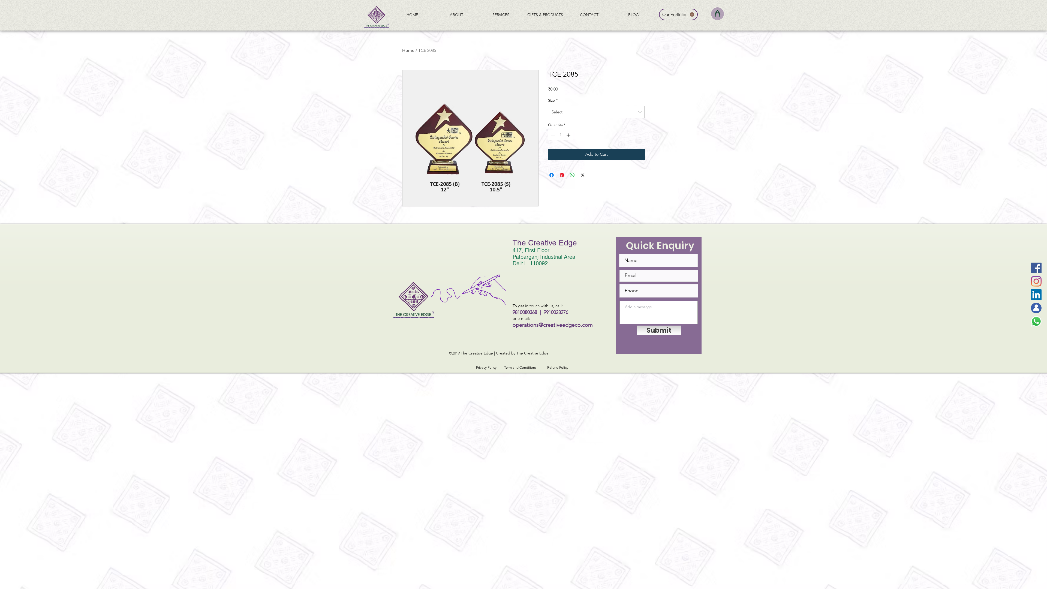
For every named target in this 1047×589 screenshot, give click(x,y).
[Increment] (568, 135)
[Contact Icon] (1036, 308)
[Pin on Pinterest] (562, 175)
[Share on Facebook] (551, 175)
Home (408, 50)
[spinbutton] (560, 135)
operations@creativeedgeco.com (553, 324)
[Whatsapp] (1036, 321)
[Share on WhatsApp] (572, 175)
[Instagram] (1036, 281)
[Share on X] (582, 175)
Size (553, 100)
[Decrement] (552, 135)
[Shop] (717, 13)
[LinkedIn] (1036, 294)
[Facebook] (1036, 268)
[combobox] (596, 112)
